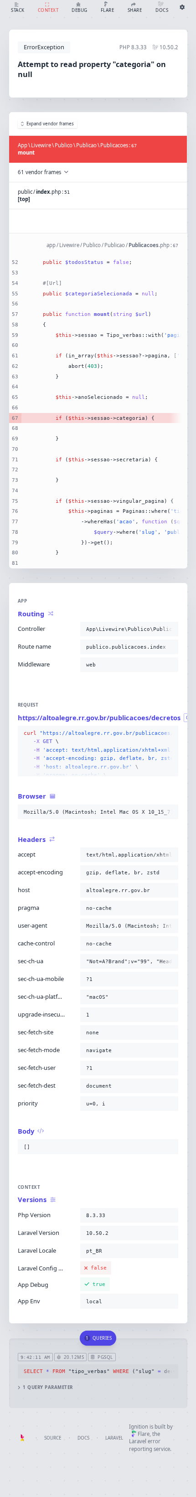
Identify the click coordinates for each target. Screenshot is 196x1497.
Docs (83, 1438)
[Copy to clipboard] (169, 629)
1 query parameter (47, 1387)
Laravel (114, 1438)
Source (52, 1438)
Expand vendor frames (50, 124)
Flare (144, 1433)
